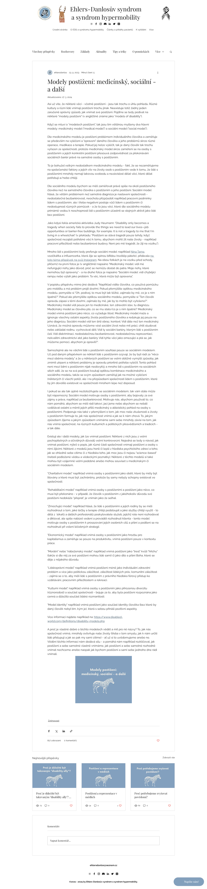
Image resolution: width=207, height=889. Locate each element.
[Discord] (105, 23)
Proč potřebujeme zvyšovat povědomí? (150, 795)
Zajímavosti (53, 721)
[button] (87, 29)
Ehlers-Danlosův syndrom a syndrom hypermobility (106, 13)
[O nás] (91, 23)
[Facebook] (96, 23)
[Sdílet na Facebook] (48, 731)
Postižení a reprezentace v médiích (101, 795)
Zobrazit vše (169, 757)
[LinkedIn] (109, 23)
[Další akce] (158, 72)
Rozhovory (67, 51)
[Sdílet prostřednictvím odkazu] (71, 731)
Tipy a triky (119, 51)
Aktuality (101, 51)
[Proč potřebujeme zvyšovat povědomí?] (153, 775)
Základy (85, 51)
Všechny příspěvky (43, 51)
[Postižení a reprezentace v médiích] (103, 775)
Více (157, 51)
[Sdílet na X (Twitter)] (56, 731)
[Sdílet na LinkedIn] (63, 731)
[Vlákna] (118, 23)
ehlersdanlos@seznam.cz (103, 865)
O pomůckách (140, 51)
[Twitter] (114, 23)
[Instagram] (100, 23)
